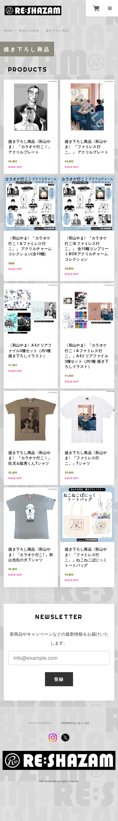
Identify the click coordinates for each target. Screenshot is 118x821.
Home (8, 30)
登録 (59, 679)
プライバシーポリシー (40, 723)
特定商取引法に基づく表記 (75, 723)
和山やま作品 (29, 30)
